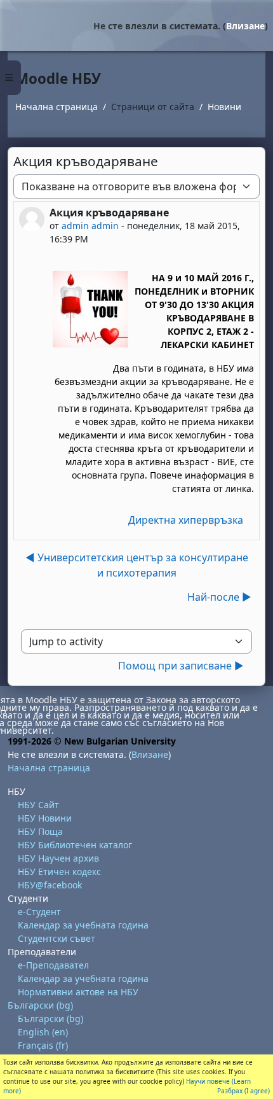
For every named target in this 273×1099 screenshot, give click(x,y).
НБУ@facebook (50, 885)
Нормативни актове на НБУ (78, 992)
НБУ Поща (40, 831)
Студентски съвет (56, 938)
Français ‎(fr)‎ (43, 1045)
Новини (224, 107)
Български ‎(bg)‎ (40, 1005)
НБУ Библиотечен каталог (75, 845)
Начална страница (56, 107)
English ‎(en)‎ (43, 1032)
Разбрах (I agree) (243, 1090)
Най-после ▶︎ (219, 597)
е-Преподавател (53, 965)
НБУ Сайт (38, 805)
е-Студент (39, 912)
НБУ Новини (45, 818)
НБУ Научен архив (58, 858)
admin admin (90, 226)
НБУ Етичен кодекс (59, 871)
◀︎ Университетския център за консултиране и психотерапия (136, 565)
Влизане (245, 26)
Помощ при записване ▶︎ (181, 666)
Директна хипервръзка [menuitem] (185, 520)
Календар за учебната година (83, 925)
